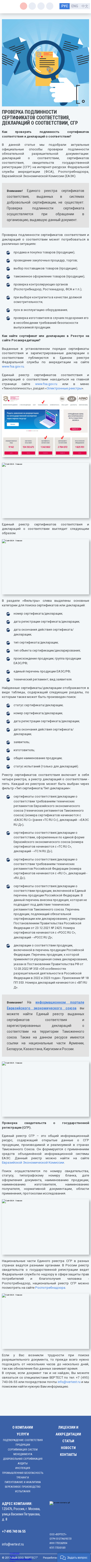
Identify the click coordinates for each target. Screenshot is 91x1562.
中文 (85, 6)
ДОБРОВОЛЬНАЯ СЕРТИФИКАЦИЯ (22, 1458)
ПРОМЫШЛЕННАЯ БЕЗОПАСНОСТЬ (22, 1473)
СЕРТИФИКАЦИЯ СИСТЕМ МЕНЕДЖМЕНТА (23, 1452)
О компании (22, 1427)
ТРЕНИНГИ (23, 1477)
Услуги (23, 1434)
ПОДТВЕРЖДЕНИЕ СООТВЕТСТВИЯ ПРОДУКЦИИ (23, 1442)
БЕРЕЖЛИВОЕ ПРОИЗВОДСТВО (23, 1486)
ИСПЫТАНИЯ (22, 1491)
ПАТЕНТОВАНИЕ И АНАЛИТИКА (23, 1482)
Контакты (68, 1455)
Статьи (68, 1441)
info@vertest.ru (69, 1382)
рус (64, 6)
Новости (68, 1448)
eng (74, 6)
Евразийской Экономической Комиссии (33, 1162)
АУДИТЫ (23, 1463)
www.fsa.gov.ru (13, 366)
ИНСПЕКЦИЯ (22, 1468)
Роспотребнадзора (50, 1287)
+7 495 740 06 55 (13, 1531)
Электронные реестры (64, 388)
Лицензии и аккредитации (68, 1430)
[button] (73, 1557)
